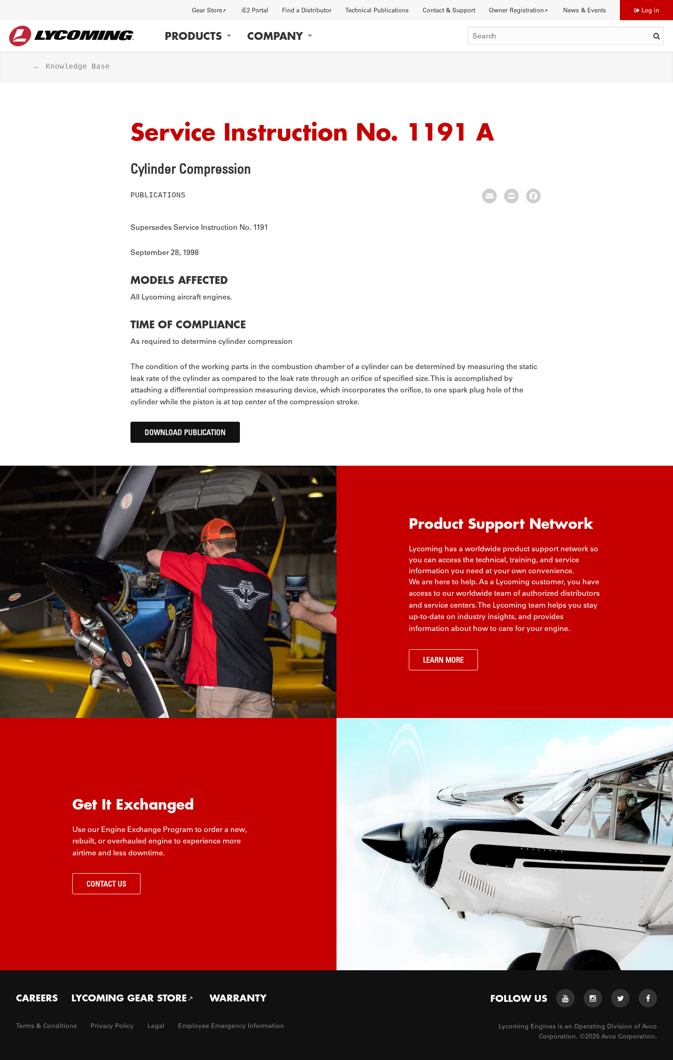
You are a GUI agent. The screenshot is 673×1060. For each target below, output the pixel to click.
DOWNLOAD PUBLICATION (185, 432)
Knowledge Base (78, 67)
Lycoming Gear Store (129, 998)
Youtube (565, 998)
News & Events (584, 10)
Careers (37, 998)
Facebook (648, 998)
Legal (155, 1026)
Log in (650, 10)
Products (193, 36)
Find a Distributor (306, 10)
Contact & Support (449, 10)
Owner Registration (516, 10)
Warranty (238, 998)
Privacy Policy (112, 1026)
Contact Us (106, 883)
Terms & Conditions (46, 1026)
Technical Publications (377, 10)
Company (275, 36)
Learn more (443, 659)
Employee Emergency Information (231, 1026)
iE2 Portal (254, 10)
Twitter (620, 998)
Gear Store (207, 10)
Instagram (593, 998)
